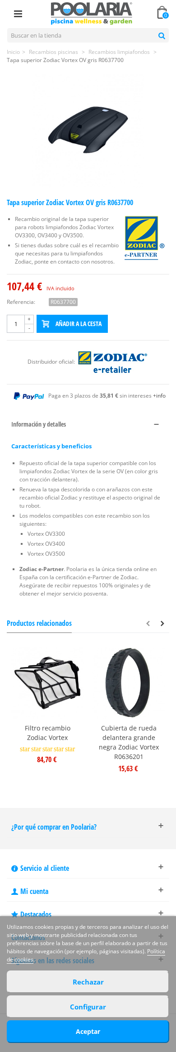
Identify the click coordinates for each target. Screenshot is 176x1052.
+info (159, 395)
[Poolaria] (91, 13)
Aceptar (88, 1031)
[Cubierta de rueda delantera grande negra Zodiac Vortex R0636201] (129, 683)
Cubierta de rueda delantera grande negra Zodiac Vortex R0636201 (129, 742)
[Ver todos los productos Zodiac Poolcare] (112, 361)
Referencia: (21, 302)
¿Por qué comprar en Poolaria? (54, 827)
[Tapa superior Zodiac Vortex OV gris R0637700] (88, 130)
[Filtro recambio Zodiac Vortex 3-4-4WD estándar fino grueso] (47, 683)
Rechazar (88, 981)
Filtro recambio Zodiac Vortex (47, 733)
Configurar (88, 1006)
